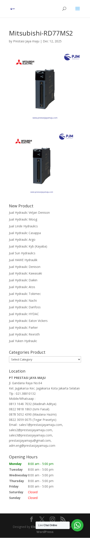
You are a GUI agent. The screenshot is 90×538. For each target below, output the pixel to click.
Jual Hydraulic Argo (22, 239)
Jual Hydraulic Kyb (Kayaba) (28, 246)
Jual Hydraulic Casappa (25, 233)
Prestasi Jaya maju (26, 41)
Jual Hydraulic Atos (22, 287)
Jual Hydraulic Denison (24, 267)
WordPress (45, 532)
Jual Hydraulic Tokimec (25, 294)
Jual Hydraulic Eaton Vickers (28, 321)
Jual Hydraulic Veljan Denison (29, 212)
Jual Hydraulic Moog (23, 219)
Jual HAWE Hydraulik (23, 260)
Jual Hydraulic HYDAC (24, 314)
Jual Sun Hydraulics (22, 253)
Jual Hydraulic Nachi (23, 300)
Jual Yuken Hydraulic (23, 341)
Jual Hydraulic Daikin (23, 280)
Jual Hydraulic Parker (23, 327)
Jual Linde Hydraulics (23, 226)
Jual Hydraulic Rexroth (24, 334)
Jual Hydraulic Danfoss (25, 307)
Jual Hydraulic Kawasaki (25, 273)
